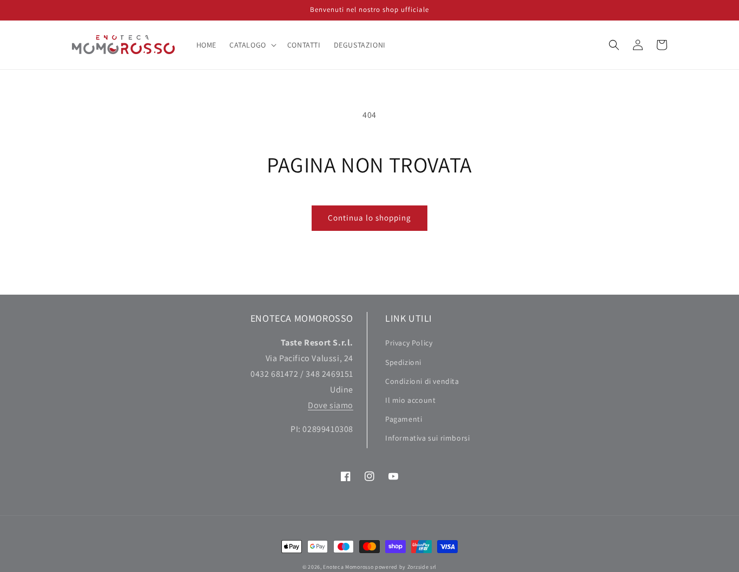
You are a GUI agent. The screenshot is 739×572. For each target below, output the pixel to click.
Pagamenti (403, 419)
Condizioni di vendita (422, 381)
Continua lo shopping (369, 217)
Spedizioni (403, 362)
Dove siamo (330, 405)
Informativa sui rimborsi (427, 438)
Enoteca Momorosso (348, 566)
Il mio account (410, 400)
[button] (252, 45)
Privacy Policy (408, 343)
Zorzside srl (422, 566)
